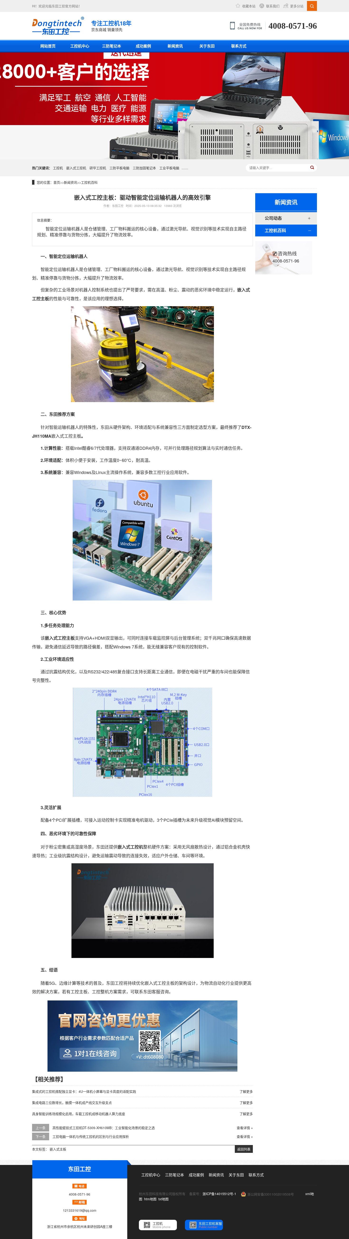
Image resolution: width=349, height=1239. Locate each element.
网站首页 (48, 46)
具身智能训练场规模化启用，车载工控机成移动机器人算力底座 (78, 1113)
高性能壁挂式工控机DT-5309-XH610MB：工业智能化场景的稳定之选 (103, 1127)
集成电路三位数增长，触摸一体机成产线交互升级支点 (72, 1102)
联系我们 (272, 6)
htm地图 (150, 1199)
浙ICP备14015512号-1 (219, 1193)
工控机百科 (89, 182)
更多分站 (296, 6)
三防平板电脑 (119, 167)
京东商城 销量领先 (111, 25)
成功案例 (143, 46)
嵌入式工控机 (76, 167)
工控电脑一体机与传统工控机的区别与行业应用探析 (90, 1136)
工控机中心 (79, 46)
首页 (56, 182)
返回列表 (243, 1149)
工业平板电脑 (169, 167)
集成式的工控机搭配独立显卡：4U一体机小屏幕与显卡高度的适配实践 (84, 1091)
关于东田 (207, 46)
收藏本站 (248, 6)
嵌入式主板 (58, 1149)
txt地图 (163, 1199)
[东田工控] (58, 26)
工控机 (58, 167)
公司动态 (273, 218)
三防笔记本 (111, 46)
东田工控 (58, 6)
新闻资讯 (175, 46)
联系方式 (238, 46)
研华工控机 (98, 167)
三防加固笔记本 (144, 167)
